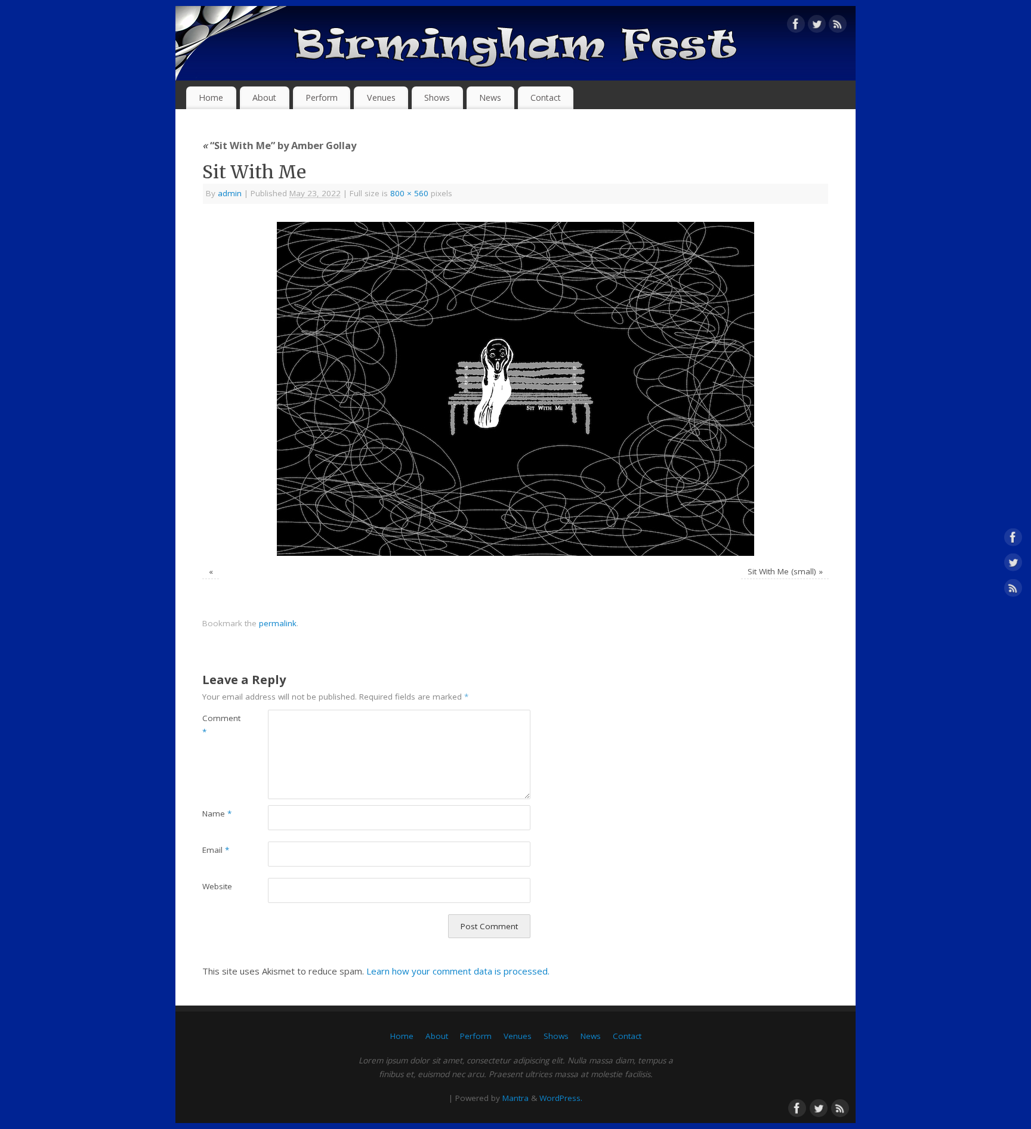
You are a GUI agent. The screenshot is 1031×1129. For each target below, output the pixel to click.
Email (215, 850)
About (264, 97)
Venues (381, 97)
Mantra (515, 1098)
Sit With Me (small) (782, 571)
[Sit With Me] (515, 389)
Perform (321, 97)
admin (230, 193)
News (490, 97)
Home (211, 97)
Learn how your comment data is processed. (458, 971)
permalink (278, 623)
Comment (218, 725)
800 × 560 (409, 193)
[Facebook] (796, 26)
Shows (437, 97)
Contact (545, 97)
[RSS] (838, 26)
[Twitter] (817, 26)
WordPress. (560, 1098)
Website (217, 886)
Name (216, 813)
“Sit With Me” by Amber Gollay (279, 145)
